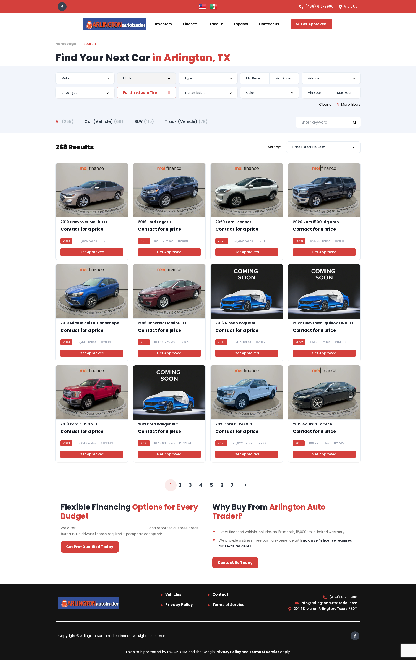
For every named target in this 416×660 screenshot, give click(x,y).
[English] (202, 6)
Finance (190, 23)
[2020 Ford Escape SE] (247, 211)
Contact (220, 594)
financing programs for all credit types (112, 527)
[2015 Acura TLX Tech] (324, 413)
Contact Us (269, 23)
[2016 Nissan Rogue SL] (247, 312)
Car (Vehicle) (104, 122)
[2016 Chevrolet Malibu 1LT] (169, 312)
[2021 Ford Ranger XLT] (169, 413)
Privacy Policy (179, 604)
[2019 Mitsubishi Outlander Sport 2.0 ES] (92, 312)
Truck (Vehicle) (186, 122)
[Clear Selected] (169, 92)
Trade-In (215, 23)
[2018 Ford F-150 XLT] (92, 413)
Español (241, 23)
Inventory (163, 23)
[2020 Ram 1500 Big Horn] (324, 211)
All (64, 122)
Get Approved (92, 252)
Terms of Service (228, 604)
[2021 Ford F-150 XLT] (247, 413)
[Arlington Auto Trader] (114, 24)
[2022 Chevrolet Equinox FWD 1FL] (324, 312)
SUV (144, 122)
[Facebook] (62, 6)
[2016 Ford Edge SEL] (169, 211)
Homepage (65, 43)
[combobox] (84, 78)
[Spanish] (213, 6)
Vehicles (173, 594)
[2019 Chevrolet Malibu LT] (92, 211)
